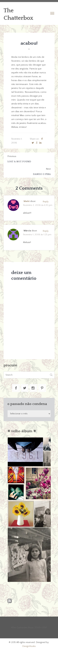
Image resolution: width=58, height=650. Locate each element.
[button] (25, 452)
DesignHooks (29, 646)
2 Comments (29, 188)
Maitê (27, 201)
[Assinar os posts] (9, 601)
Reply (46, 201)
